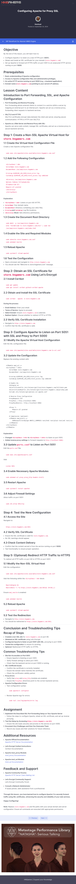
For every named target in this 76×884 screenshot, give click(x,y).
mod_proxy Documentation (15, 755)
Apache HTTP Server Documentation (19, 742)
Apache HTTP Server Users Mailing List (20, 775)
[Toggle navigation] (73, 3)
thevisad (38, 24)
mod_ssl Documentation (14, 762)
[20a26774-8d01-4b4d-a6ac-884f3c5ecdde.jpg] (38, 848)
